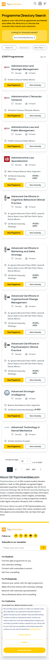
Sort (42, 57)
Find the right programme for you (16, 561)
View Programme (13, 85)
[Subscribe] (43, 548)
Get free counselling (10, 572)
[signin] (40, 3)
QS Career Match (7, 506)
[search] (35, 4)
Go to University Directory (24, 37)
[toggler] (45, 3)
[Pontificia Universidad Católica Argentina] (7, 392)
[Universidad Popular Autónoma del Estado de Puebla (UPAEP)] (7, 67)
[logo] (11, 3)
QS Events (4, 498)
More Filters (39, 48)
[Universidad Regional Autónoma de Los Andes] (7, 427)
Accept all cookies (24, 650)
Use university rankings (12, 564)
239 (27, 469)
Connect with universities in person (17, 568)
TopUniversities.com (8, 481)
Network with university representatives (19, 590)
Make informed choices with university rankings (22, 587)
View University (35, 85)
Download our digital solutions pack (17, 605)
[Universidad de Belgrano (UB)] (7, 159)
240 (33, 469)
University (24, 48)
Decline (24, 642)
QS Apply (17, 498)
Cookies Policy (35, 629)
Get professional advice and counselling (19, 594)
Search (8, 48)
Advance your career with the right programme (22, 583)
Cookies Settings (24, 634)
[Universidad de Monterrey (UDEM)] (7, 197)
